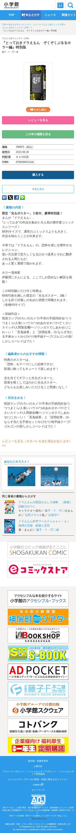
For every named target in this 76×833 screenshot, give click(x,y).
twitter (10, 197)
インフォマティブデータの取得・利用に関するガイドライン (38, 779)
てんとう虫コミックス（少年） (16, 27)
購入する (38, 174)
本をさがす (14, 24)
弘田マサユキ (33, 515)
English (37, 784)
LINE (22, 197)
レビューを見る (38, 120)
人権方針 (38, 766)
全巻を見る (38, 189)
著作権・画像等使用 (38, 761)
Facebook (16, 197)
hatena (4, 197)
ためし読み (38, 109)
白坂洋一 (54, 515)
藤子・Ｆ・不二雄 (10, 52)
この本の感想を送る (38, 134)
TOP (4, 24)
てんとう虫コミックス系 (52, 24)
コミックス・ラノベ (30, 24)
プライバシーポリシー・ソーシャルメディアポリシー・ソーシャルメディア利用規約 (38, 772)
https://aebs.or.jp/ (38, 819)
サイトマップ (38, 790)
